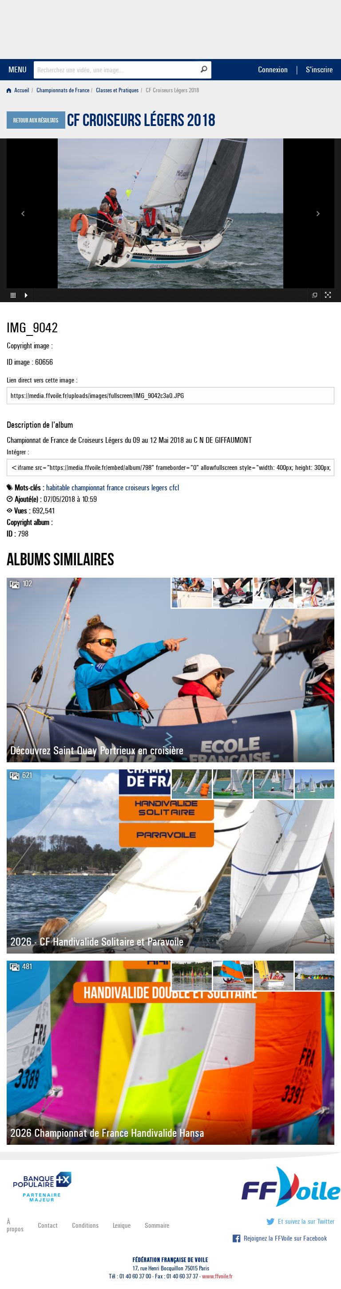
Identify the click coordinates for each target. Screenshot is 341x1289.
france (115, 487)
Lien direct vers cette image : (42, 380)
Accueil (21, 90)
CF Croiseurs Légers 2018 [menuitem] (172, 90)
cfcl (174, 487)
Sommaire (157, 1225)
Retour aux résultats (35, 121)
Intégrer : (18, 452)
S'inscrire (319, 69)
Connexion (273, 69)
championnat (88, 487)
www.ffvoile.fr (217, 1276)
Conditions (85, 1225)
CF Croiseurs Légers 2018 (141, 122)
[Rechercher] (204, 69)
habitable (58, 487)
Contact (48, 1225)
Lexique (122, 1225)
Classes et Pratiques (117, 90)
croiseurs (137, 487)
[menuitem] (20, 90)
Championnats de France (62, 90)
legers (159, 487)
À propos (15, 1225)
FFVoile (278, 27)
